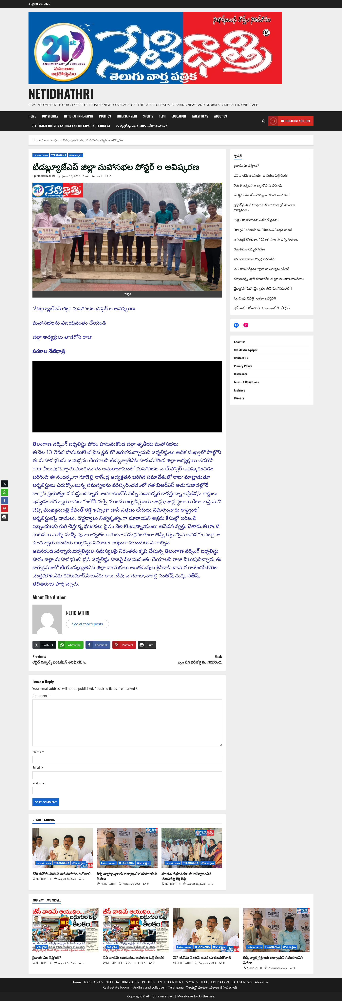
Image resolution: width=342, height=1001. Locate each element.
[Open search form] (263, 121)
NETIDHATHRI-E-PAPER (78, 116)
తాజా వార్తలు (75, 155)
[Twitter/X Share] (4, 480)
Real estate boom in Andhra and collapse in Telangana (70, 125)
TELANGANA (58, 155)
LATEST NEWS (200, 116)
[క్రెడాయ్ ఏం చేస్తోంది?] (65, 930)
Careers (239, 398)
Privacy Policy (243, 366)
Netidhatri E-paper (245, 350)
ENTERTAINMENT (127, 116)
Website (38, 783)
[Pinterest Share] (4, 505)
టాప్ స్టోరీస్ (42, 947)
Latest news (41, 155)
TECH (162, 116)
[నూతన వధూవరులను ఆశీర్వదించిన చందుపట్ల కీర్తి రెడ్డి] (192, 848)
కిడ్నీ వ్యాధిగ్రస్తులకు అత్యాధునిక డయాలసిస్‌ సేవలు (127, 876)
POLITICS (105, 116)
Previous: (59, 659)
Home (32, 116)
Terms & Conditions (246, 382)
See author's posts (87, 624)
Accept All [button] (329, 994)
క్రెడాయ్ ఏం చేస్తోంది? (46, 957)
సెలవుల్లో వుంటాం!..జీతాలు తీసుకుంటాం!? (141, 125)
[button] (4, 521)
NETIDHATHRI (61, 93)
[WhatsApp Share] (4, 489)
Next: (200, 659)
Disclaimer (240, 374)
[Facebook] (236, 325)
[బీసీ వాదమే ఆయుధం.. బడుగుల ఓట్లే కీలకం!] (136, 930)
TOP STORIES (50, 116)
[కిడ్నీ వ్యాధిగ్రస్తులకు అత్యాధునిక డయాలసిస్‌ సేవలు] (127, 848)
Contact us (241, 357)
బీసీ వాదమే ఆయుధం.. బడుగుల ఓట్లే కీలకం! (133, 957)
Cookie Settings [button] (307, 994)
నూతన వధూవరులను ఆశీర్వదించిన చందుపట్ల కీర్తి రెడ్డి (187, 876)
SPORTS (148, 116)
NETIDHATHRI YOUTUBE (296, 120)
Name (38, 752)
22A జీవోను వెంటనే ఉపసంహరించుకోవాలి (61, 873)
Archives (239, 390)
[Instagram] (245, 325)
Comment (41, 696)
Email (37, 767)
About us (220, 116)
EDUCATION (179, 116)
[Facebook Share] (4, 497)
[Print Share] (4, 514)
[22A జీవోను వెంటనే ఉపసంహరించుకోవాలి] (62, 848)
